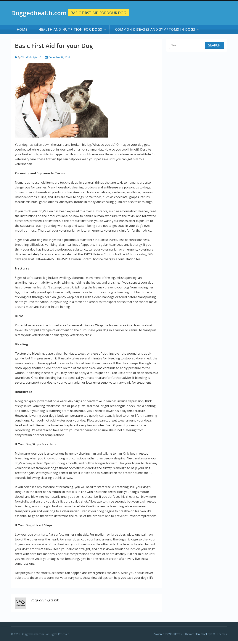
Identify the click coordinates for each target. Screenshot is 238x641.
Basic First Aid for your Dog (98, 12)
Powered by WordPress (167, 634)
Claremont (200, 634)
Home (22, 29)
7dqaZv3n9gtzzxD (31, 57)
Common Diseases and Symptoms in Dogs (155, 29)
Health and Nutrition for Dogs (70, 29)
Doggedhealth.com (39, 13)
